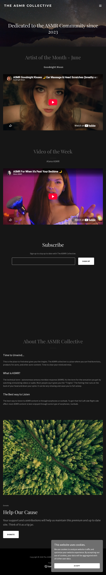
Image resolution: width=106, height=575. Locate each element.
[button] (100, 5)
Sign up (86, 261)
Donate (11, 534)
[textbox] (43, 261)
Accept (77, 566)
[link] (28, 6)
